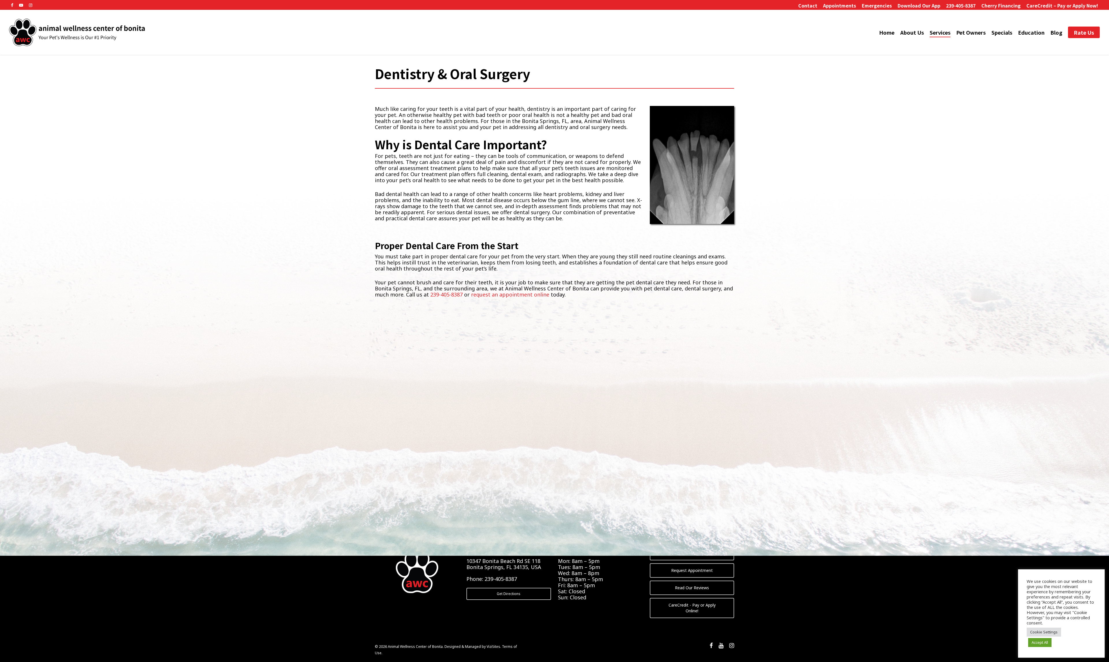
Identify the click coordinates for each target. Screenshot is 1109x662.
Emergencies (877, 5)
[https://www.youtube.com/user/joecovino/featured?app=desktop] (21, 4)
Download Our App (919, 5)
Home (886, 32)
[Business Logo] (77, 32)
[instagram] (731, 646)
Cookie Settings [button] (1044, 632)
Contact (807, 5)
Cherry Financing (1001, 5)
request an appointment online (510, 294)
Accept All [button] (1040, 642)
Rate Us (1084, 32)
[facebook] (711, 646)
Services (940, 32)
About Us (912, 32)
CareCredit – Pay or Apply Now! (1062, 5)
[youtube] (721, 646)
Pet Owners (971, 32)
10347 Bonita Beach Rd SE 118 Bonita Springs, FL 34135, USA (503, 563)
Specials (1001, 32)
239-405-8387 (961, 5)
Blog (1056, 32)
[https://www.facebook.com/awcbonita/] (12, 4)
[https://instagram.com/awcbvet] (30, 4)
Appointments (839, 5)
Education (1031, 32)
